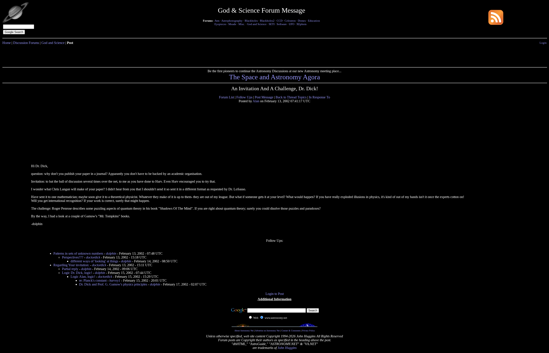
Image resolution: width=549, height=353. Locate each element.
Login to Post (274, 294)
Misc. (241, 24)
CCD (279, 20)
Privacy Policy (308, 330)
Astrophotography (232, 20)
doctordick (93, 257)
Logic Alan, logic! (83, 276)
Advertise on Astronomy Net (267, 330)
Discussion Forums (26, 43)
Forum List (226, 97)
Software (282, 24)
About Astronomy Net (243, 330)
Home (6, 43)
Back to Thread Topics (291, 97)
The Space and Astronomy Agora (274, 77)
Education (314, 20)
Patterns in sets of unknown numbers (78, 253)
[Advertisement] (274, 55)
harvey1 (114, 280)
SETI (271, 24)
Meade (232, 24)
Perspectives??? (72, 257)
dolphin (111, 253)
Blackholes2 (267, 20)
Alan (256, 101)
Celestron (290, 20)
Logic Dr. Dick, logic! (77, 273)
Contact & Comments (290, 330)
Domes (302, 20)
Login (543, 42)
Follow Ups (244, 97)
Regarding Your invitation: (71, 265)
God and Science (257, 24)
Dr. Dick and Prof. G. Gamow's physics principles (113, 284)
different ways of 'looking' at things (94, 261)
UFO (291, 24)
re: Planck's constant (93, 280)
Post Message (264, 97)
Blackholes (251, 20)
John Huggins (287, 348)
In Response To (319, 97)
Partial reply (70, 269)
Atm (216, 20)
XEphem (301, 24)
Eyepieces (220, 24)
